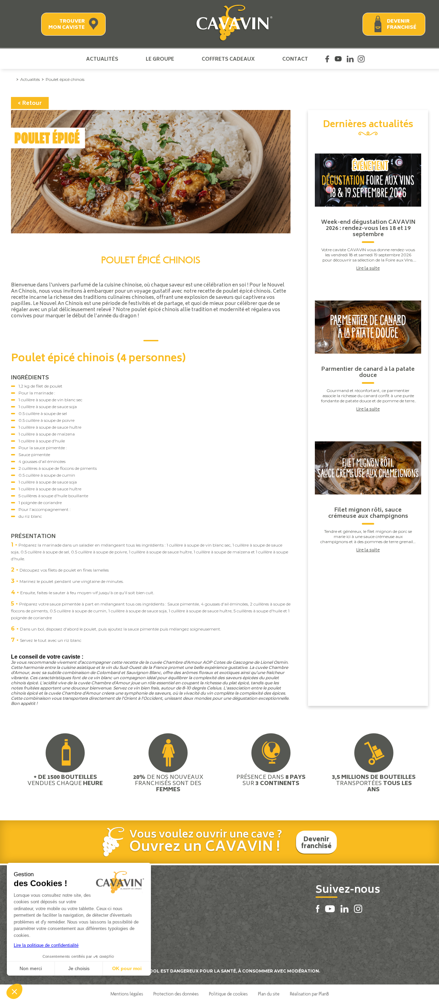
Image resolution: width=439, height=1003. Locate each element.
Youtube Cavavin (338, 58)
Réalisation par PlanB (309, 993)
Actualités (102, 59)
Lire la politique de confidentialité (46, 945)
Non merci (31, 968)
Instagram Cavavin (361, 58)
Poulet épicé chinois (65, 79)
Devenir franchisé (401, 24)
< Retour (30, 103)
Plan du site (269, 993)
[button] (14, 991)
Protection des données (176, 993)
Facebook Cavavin (327, 58)
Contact (295, 59)
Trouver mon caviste (66, 24)
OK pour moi (127, 968)
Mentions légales (126, 993)
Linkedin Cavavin (350, 58)
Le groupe (160, 59)
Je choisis (79, 968)
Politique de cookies (228, 993)
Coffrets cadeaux (228, 59)
